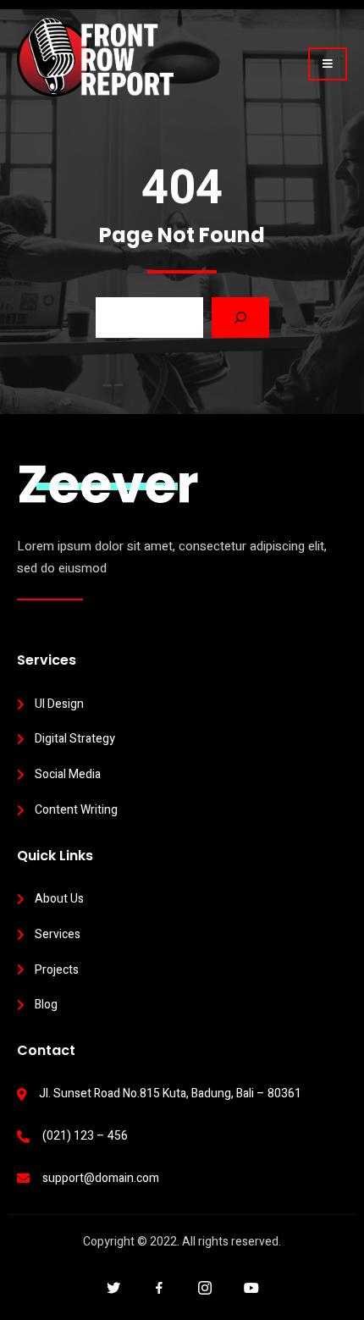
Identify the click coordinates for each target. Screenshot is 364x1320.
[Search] (240, 317)
